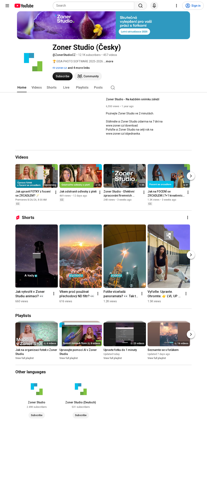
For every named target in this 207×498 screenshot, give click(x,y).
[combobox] (94, 5)
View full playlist (24, 358)
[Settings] (176, 5)
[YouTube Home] (23, 5)
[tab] (22, 87)
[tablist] (103, 87)
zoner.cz (61, 67)
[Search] (140, 6)
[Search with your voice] (154, 6)
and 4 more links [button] (79, 67)
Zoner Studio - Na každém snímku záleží (132, 99)
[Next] (191, 176)
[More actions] (56, 192)
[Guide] (7, 5)
